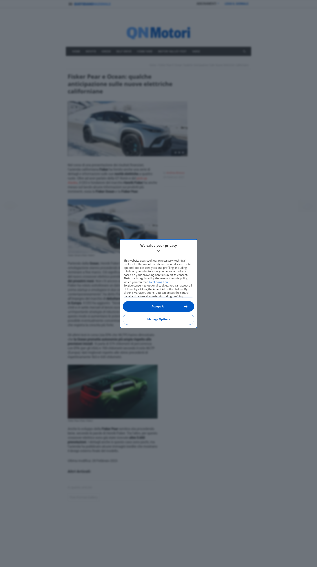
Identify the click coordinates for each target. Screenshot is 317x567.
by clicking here (159, 282)
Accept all (158, 306)
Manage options (158, 319)
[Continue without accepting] (158, 251)
